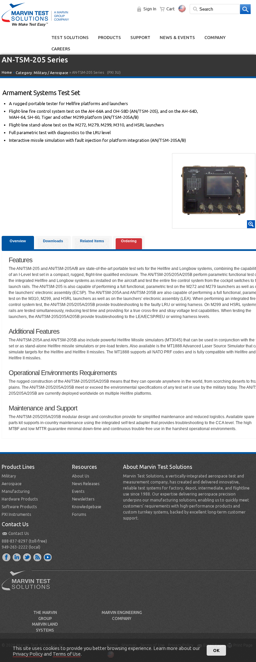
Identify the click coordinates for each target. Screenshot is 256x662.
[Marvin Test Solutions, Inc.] (35, 26)
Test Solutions (70, 37)
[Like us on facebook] (7, 557)
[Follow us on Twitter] (27, 557)
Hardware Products (20, 499)
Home (7, 72)
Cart (170, 8)
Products (109, 37)
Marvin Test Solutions (29, 585)
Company (215, 37)
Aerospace (12, 483)
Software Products (19, 507)
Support (140, 37)
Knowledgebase (86, 507)
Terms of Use (67, 654)
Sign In (149, 8)
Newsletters (83, 499)
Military (9, 476)
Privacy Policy (28, 654)
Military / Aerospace (51, 73)
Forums (79, 514)
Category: (42, 73)
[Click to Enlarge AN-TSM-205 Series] (213, 225)
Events (78, 491)
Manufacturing (16, 491)
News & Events (177, 37)
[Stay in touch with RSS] (38, 557)
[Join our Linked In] (17, 557)
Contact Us (18, 533)
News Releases (85, 483)
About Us (80, 476)
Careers (60, 48)
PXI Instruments (16, 514)
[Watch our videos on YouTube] (48, 557)
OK (216, 650)
